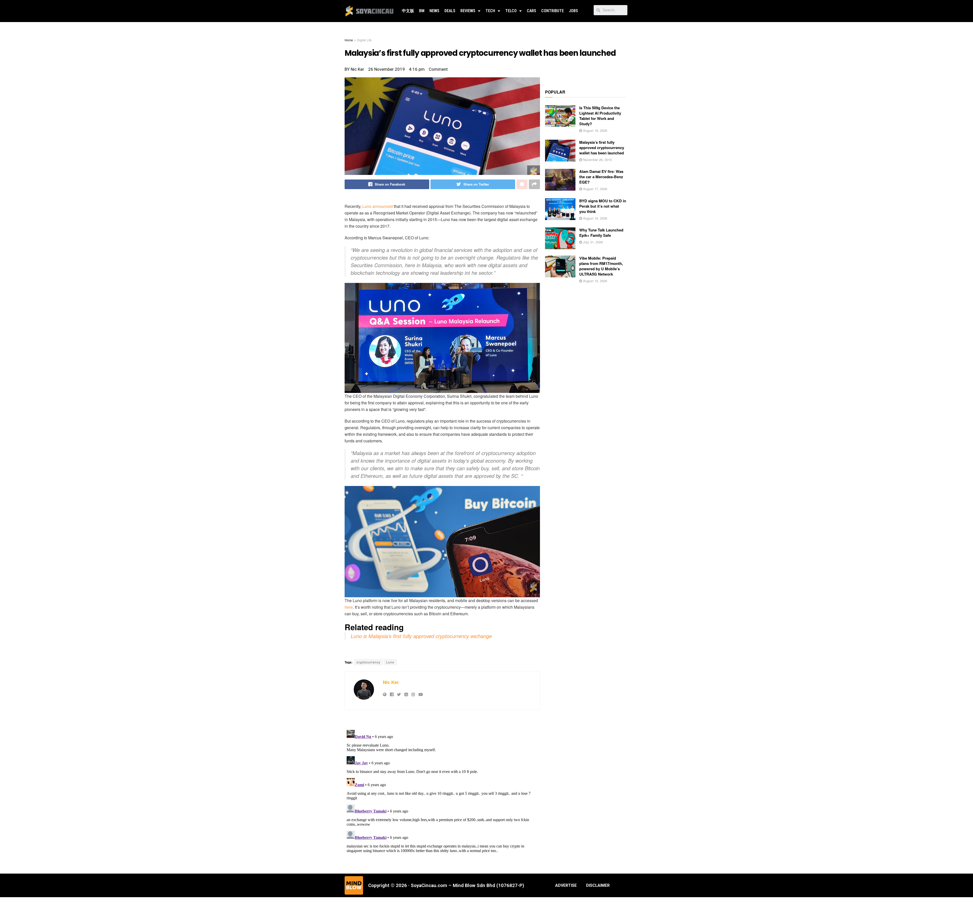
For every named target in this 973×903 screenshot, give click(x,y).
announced (382, 206)
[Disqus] (442, 791)
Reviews (467, 10)
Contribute (552, 10)
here (349, 607)
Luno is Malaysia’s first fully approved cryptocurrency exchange (421, 636)
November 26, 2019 (597, 159)
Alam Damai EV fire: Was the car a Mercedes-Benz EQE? (601, 177)
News (434, 10)
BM (421, 10)
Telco (511, 10)
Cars (531, 10)
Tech (490, 10)
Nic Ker (391, 682)
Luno (366, 206)
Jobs (573, 10)
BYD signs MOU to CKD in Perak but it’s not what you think (602, 206)
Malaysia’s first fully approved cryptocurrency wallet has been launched (601, 147)
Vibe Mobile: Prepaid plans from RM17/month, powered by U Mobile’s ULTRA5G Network (601, 266)
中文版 (408, 10)
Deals (449, 10)
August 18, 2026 (594, 130)
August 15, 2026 (594, 280)
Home (349, 40)
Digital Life (364, 40)
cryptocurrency (368, 662)
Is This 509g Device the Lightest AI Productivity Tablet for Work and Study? (600, 116)
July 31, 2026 (592, 242)
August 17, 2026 (594, 188)
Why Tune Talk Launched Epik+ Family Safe (601, 232)
